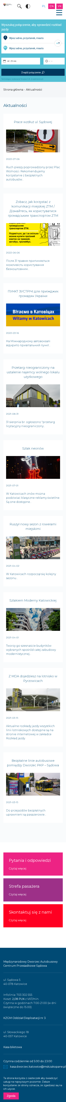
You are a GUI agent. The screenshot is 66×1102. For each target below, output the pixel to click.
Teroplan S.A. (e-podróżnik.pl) (31, 79)
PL (44, 6)
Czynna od (18, 1061)
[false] (57, 43)
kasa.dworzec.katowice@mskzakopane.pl (38, 1066)
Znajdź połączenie (31, 72)
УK (59, 6)
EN (52, 6)
